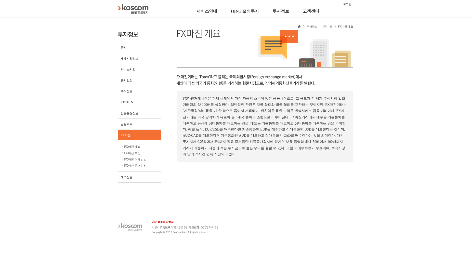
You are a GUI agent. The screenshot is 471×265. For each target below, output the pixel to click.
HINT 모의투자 (245, 11)
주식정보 (126, 91)
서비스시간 (128, 69)
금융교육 (126, 124)
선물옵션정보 (129, 113)
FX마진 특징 (132, 153)
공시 (124, 47)
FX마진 (126, 135)
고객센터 (311, 11)
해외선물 (126, 177)
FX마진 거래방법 (135, 159)
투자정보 (281, 11)
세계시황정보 (129, 58)
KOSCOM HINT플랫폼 (133, 9)
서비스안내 (206, 11)
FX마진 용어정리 (135, 165)
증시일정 (126, 80)
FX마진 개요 (132, 146)
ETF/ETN (127, 102)
